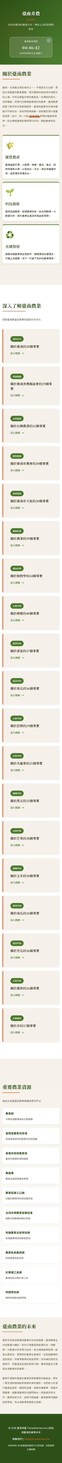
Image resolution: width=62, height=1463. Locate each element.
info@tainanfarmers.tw (37, 1439)
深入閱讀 (15, 353)
